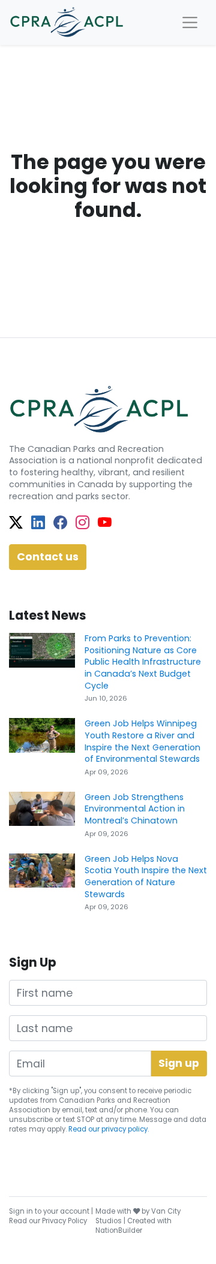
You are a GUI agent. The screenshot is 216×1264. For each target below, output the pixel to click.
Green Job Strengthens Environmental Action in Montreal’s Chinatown (135, 808)
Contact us (48, 557)
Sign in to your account (49, 1211)
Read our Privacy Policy (48, 1221)
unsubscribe (31, 1119)
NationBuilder (118, 1230)
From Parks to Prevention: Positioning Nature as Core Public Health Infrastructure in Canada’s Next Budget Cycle (143, 662)
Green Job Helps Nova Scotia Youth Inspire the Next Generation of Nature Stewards (146, 876)
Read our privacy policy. (108, 1129)
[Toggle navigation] (189, 22)
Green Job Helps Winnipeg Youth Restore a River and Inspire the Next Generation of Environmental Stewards (142, 741)
